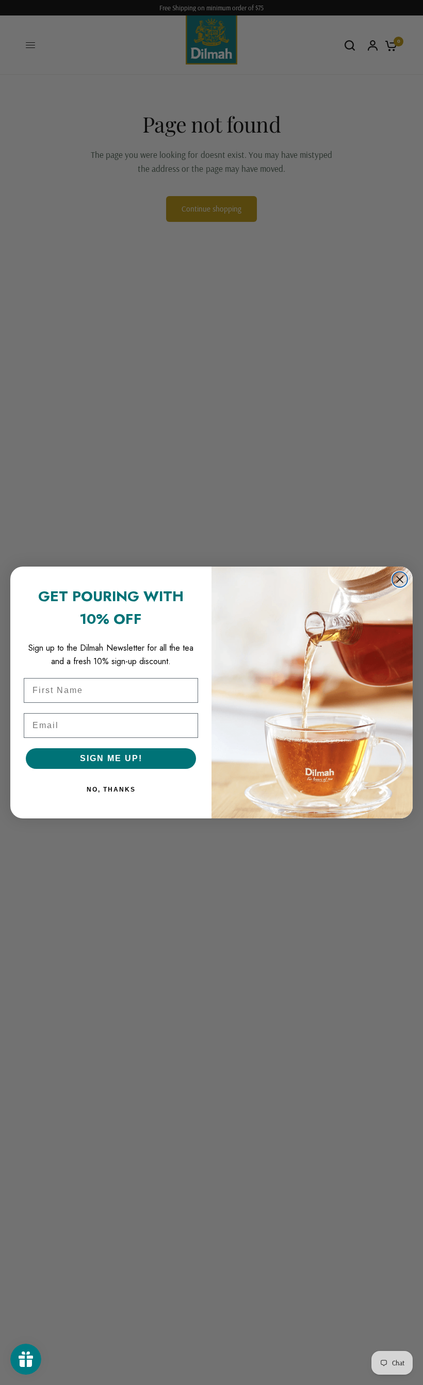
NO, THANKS (111, 789)
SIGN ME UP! (111, 758)
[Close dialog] (400, 579)
